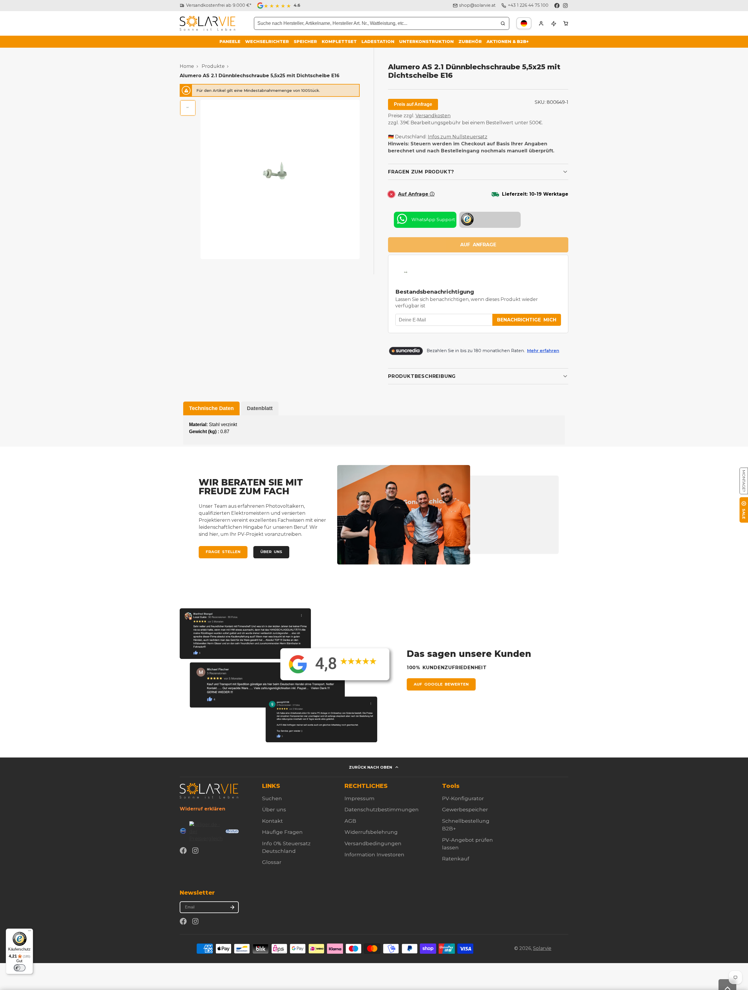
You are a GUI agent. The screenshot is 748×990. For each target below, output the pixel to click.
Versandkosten (433, 115)
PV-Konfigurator (463, 798)
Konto (541, 23)
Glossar (271, 862)
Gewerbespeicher (465, 809)
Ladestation (377, 41)
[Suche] (503, 23)
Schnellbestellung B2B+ (465, 824)
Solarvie (542, 948)
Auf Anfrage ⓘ (416, 194)
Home (187, 66)
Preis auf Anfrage (413, 104)
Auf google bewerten (441, 684)
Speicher (305, 41)
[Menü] (29, 932)
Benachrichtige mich (526, 320)
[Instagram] (565, 5)
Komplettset (339, 41)
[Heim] (207, 23)
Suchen (272, 798)
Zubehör (470, 41)
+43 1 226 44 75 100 (528, 5)
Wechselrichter (267, 41)
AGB (350, 821)
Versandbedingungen (372, 843)
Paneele (229, 41)
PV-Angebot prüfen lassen (467, 843)
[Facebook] (557, 5)
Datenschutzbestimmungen (381, 809)
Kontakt (272, 821)
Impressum (359, 798)
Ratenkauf (455, 858)
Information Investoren (374, 854)
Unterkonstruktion (426, 41)
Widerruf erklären (202, 809)
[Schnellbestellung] (553, 23)
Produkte (213, 66)
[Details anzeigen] (209, 790)
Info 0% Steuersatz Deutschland (286, 847)
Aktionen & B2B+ (507, 41)
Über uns (271, 552)
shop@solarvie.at (477, 5)
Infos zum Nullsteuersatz (457, 137)
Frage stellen (223, 552)
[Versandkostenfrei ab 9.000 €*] (215, 5)
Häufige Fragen (282, 832)
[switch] (19, 967)
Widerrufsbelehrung (371, 832)
